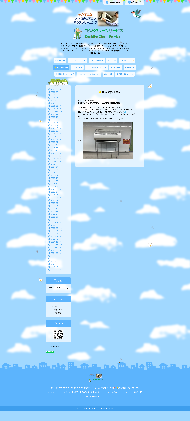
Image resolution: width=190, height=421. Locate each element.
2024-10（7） (56, 150)
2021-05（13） (57, 261)
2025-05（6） (56, 131)
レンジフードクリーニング (96, 67)
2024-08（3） (56, 156)
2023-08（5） (56, 189)
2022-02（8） (56, 236)
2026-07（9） (56, 92)
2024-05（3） (56, 164)
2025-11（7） (56, 114)
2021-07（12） (57, 256)
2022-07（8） (56, 222)
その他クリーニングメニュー (89, 74)
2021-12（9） (56, 242)
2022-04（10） (57, 231)
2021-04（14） (57, 264)
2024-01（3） (56, 175)
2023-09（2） (56, 186)
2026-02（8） (56, 106)
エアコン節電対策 (96, 61)
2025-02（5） (56, 139)
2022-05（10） (57, 228)
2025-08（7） (56, 123)
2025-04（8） (56, 134)
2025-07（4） (56, 125)
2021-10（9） (56, 247)
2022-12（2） (56, 209)
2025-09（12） (57, 120)
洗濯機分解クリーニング (65, 74)
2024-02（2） (56, 172)
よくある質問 (115, 67)
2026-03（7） (56, 103)
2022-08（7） (56, 220)
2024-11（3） (56, 147)
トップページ (60, 61)
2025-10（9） (56, 117)
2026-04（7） (56, 100)
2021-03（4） (56, 267)
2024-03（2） (56, 170)
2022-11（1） (56, 211)
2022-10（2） (56, 214)
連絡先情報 (108, 74)
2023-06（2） (56, 195)
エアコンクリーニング (77, 61)
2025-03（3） (56, 136)
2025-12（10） (57, 111)
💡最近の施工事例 (61, 67)
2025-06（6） (56, 128)
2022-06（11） (57, 225)
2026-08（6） (56, 89)
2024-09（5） (56, 153)
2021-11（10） (57, 245)
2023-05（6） (56, 197)
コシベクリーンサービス (90, 408)
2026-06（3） (56, 95)
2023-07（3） (56, 192)
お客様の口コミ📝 (127, 61)
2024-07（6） (56, 159)
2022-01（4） (56, 239)
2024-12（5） (56, 145)
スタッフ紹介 (77, 67)
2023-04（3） (56, 200)
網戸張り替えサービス (125, 74)
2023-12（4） (56, 178)
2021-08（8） (56, 253)
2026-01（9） (56, 109)
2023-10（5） (56, 184)
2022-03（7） (56, 234)
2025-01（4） (56, 142)
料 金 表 (112, 61)
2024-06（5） (56, 161)
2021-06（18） (57, 258)
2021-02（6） (56, 270)
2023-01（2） (56, 206)
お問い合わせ (136, 2)
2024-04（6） (56, 167)
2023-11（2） (56, 181)
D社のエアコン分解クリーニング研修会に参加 (99, 102)
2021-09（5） (56, 250)
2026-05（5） (56, 98)
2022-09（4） (56, 217)
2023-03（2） (56, 203)
